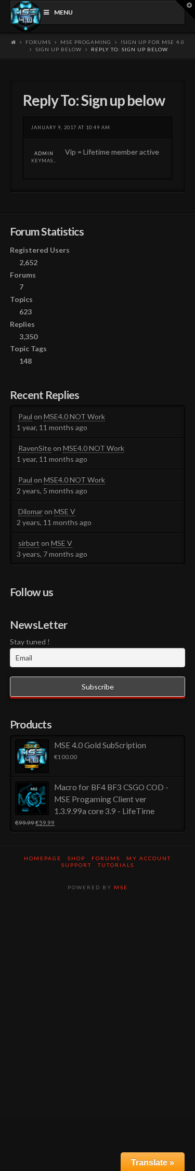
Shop (76, 858)
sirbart (29, 543)
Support (76, 865)
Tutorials (116, 865)
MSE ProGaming (85, 42)
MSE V (64, 511)
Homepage (42, 858)
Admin (44, 153)
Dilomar (30, 511)
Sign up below (58, 49)
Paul (25, 416)
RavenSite (34, 448)
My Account (148, 858)
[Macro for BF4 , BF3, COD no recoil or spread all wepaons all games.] (26, 16)
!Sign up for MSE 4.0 (153, 42)
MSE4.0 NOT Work (74, 416)
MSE (121, 887)
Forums (38, 42)
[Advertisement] (97, 1008)
